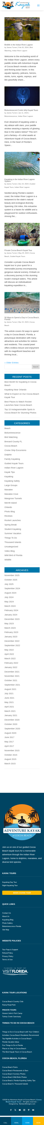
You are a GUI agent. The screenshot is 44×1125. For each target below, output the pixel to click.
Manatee (8, 489)
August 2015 (10, 759)
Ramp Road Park (9, 1005)
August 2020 (10, 733)
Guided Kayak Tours (17, 256)
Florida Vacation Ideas (10, 1042)
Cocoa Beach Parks (10, 1067)
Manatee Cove (11, 494)
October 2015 (10, 755)
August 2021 (10, 689)
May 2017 (9, 742)
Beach (7, 428)
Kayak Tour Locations (14, 993)
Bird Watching (10, 437)
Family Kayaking (12, 459)
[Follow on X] (15, 1110)
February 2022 (11, 663)
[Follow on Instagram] (24, 1110)
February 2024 (11, 610)
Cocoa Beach (10, 446)
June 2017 (9, 737)
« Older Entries (11, 363)
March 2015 (10, 763)
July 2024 (8, 597)
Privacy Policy (7, 956)
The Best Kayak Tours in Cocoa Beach (17, 1052)
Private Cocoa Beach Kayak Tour (18, 250)
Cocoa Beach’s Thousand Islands (15, 1084)
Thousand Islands (12, 542)
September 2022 (12, 645)
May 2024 (9, 601)
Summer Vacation (12, 533)
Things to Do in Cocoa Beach (18, 1023)
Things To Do (10, 538)
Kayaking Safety (12, 481)
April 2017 (9, 746)
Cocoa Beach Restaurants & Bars (15, 1070)
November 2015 (11, 750)
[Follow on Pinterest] (29, 1110)
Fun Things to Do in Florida (12, 1045)
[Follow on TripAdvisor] (33, 1110)
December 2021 (11, 672)
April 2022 (9, 654)
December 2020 (11, 720)
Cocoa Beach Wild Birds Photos (14, 1077)
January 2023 (10, 636)
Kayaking (8, 476)
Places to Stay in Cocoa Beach (14, 1048)
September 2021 (12, 685)
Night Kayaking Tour (10, 885)
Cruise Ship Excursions (15, 450)
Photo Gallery (7, 923)
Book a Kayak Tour (22, 893)
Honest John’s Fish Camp (12, 1013)
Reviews (8, 516)
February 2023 (11, 632)
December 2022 (11, 641)
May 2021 (9, 702)
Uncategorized (11, 546)
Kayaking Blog (7, 920)
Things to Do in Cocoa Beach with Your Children (20, 1032)
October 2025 (10, 580)
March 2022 (10, 658)
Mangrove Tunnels (13, 498)
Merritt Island (10, 503)
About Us (5, 916)
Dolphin (8, 454)
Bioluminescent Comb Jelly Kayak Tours (21, 110)
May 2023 (9, 623)
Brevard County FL (13, 441)
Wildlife (7, 560)
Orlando (8, 507)
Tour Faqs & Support (10, 950)
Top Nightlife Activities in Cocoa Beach (16, 1039)
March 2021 (10, 711)
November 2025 (11, 575)
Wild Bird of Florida (13, 555)
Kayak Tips (9, 472)
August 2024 (10, 593)
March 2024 (10, 606)
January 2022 (10, 667)
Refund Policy (7, 953)
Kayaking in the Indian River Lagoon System (19, 180)
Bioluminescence (10, 116)
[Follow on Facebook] (11, 1110)
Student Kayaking (12, 529)
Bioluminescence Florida (11, 926)
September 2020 (12, 728)
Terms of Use (7, 960)
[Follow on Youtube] (20, 1110)
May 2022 (9, 650)
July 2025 (8, 584)
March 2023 (10, 628)
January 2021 (10, 715)
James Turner (12, 47)
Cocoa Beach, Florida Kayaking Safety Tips (18, 1080)
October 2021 (10, 680)
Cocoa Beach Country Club (12, 1001)
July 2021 (8, 693)
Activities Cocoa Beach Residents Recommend (20, 1035)
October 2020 (10, 724)
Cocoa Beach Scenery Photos (13, 1074)
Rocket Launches (12, 520)
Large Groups (10, 485)
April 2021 (9, 707)
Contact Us (6, 913)
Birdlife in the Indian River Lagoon (18, 45)
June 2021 (9, 698)
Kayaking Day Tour (9, 882)
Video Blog (9, 551)
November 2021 (11, 676)
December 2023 (11, 619)
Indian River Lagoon (19, 51)
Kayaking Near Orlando (15, 390)
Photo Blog (9, 511)
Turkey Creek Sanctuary (11, 1017)
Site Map (5, 930)
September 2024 (12, 588)
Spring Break (10, 525)
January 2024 (10, 615)
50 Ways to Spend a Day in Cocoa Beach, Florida (21, 318)
